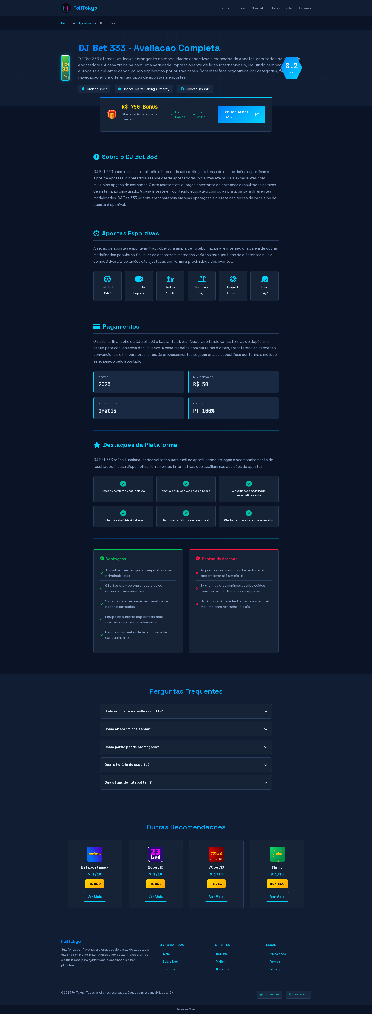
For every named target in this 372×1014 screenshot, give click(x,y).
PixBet (220, 961)
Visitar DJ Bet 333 (236, 115)
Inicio (224, 8)
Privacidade (282, 8)
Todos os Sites (186, 1009)
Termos (305, 8)
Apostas (84, 23)
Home (65, 23)
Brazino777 (223, 969)
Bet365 (221, 954)
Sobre (240, 8)
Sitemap (275, 969)
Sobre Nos (170, 961)
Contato (259, 8)
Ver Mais (95, 896)
